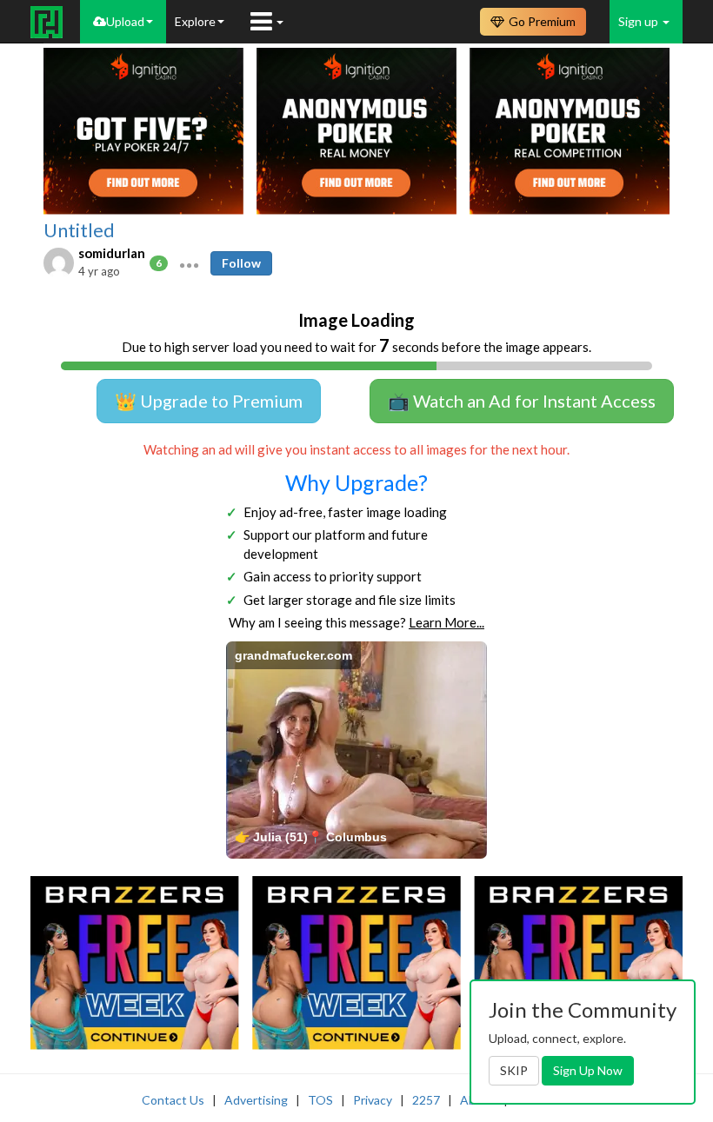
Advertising (256, 1099)
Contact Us (173, 1099)
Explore (195, 21)
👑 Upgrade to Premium (209, 400)
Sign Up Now (588, 1070)
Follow (241, 263)
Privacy (372, 1099)
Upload (125, 21)
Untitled (79, 230)
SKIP (514, 1070)
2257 (426, 1099)
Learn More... (446, 622)
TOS (320, 1099)
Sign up (639, 21)
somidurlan (111, 253)
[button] (189, 263)
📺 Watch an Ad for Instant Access (522, 400)
